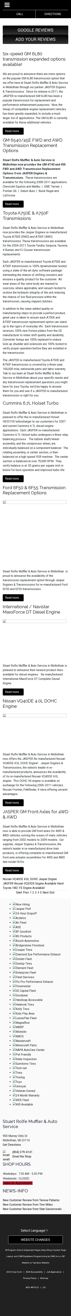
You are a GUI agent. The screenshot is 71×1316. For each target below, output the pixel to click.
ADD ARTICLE (32, 1287)
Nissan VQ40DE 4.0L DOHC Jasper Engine (30, 879)
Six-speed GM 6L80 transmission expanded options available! (34, 59)
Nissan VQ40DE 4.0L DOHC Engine (30, 703)
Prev (26, 892)
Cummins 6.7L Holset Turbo (31, 403)
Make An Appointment (18, 1183)
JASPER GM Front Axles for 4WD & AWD (35, 814)
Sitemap (44, 1278)
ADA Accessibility (34, 1272)
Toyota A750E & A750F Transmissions (25, 215)
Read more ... (13, 131)
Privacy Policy (29, 1278)
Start (19, 892)
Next (46, 892)
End (52, 892)
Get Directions (12, 1144)
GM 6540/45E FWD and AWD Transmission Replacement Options (32, 145)
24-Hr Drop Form (14, 1272)
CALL (19, 14)
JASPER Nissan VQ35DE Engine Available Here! (33, 883)
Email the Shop (21, 1156)
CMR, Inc (54, 1256)
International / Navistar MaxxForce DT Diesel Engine (31, 609)
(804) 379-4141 (22, 1152)
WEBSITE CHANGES (35, 1240)
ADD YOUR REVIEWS (35, 39)
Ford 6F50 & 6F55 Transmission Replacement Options (34, 490)
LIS (44, 1287)
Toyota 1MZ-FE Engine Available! (24, 888)
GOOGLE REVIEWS (35, 30)
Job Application (54, 1272)
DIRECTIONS (52, 14)
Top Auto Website (40, 1262)
